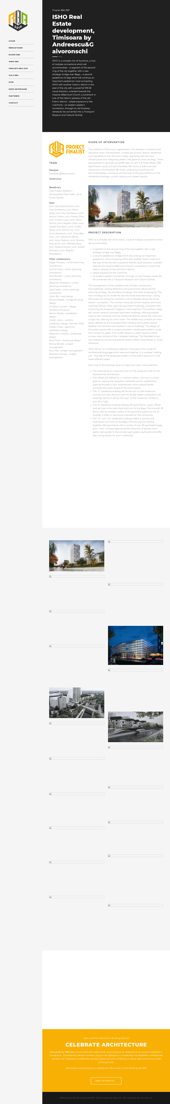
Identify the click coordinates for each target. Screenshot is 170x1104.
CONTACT (13, 103)
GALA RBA (13, 75)
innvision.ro (146, 1098)
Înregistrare (16, 48)
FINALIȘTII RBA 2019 (18, 68)
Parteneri (14, 96)
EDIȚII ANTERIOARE (18, 89)
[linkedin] (14, 110)
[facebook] (9, 110)
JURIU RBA (14, 62)
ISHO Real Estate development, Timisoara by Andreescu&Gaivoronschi (73, 34)
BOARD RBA (14, 55)
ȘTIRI (11, 82)
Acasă (12, 41)
